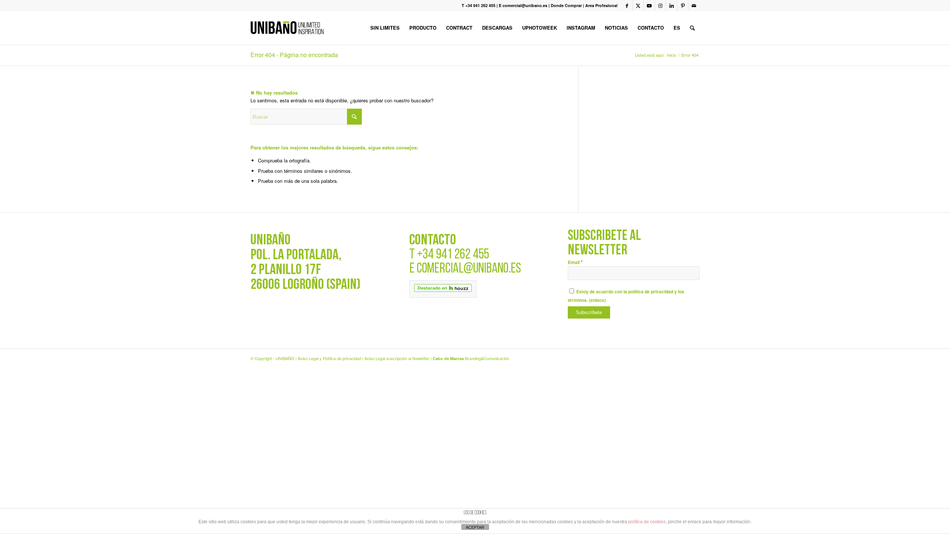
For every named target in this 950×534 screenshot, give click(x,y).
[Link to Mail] (694, 5)
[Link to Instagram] (660, 5)
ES (677, 27)
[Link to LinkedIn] (671, 5)
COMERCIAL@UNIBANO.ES (469, 269)
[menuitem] (385, 27)
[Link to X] (638, 5)
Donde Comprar (566, 5)
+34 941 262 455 (453, 255)
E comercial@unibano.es (523, 5)
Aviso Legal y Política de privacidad (329, 358)
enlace (597, 300)
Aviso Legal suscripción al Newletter (396, 358)
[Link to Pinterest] (682, 5)
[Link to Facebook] (627, 5)
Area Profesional (601, 5)
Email (575, 262)
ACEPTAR (475, 527)
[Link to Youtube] (649, 5)
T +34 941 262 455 (478, 5)
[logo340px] (287, 27)
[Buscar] (692, 27)
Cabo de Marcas (448, 358)
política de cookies (647, 521)
